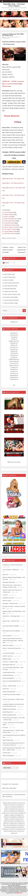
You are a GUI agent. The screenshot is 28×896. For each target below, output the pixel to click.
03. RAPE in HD (6, 216)
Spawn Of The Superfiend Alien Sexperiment (21, 250)
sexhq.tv (18, 829)
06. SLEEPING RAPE (8, 223)
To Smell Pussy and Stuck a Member (12, 694)
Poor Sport (5, 727)
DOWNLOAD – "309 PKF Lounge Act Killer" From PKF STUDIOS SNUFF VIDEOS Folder (13, 84)
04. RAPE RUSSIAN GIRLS (10, 218)
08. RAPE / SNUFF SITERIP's (10, 227)
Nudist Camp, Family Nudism (9, 788)
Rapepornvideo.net (14, 365)
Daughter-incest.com (14, 341)
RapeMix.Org (18, 893)
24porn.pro (13, 805)
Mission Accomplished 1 (8, 755)
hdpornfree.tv (6, 823)
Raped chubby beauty (8, 740)
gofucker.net (7, 805)
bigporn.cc (7, 815)
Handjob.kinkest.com (14, 359)
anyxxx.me (7, 807)
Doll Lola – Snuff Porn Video (9, 685)
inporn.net (5, 825)
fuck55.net (6, 821)
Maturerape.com (14, 377)
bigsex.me (13, 815)
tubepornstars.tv (13, 831)
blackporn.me (7, 817)
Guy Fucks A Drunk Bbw (8, 653)
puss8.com (20, 827)
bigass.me (23, 813)
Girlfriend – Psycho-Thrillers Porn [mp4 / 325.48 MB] (8, 250)
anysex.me (20, 809)
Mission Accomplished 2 (8, 678)
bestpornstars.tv (6, 813)
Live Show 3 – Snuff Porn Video (10, 661)
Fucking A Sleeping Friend (9, 691)
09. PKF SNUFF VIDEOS (9, 229)
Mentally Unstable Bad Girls (9, 715)
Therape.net (14, 339)
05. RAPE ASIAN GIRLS (9, 221)
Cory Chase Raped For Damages (11, 626)
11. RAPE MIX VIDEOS (8, 233)
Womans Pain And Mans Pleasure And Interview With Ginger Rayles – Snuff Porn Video (13, 640)
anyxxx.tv (6, 811)
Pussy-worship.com (14, 361)
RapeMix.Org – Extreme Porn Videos (14, 5)
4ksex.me (22, 803)
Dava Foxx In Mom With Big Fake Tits (12, 681)
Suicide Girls (6, 688)
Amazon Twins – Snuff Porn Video (11, 621)
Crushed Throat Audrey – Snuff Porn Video (13, 699)
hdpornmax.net (14, 823)
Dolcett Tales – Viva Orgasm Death (11, 616)
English (7, 262)
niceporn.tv (21, 825)
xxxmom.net (14, 833)
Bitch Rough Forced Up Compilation (11, 630)
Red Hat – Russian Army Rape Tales (12, 648)
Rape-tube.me (14, 333)
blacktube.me (14, 817)
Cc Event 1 (5, 595)
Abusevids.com (14, 347)
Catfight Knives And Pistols (9, 709)
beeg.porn (21, 811)
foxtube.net (7, 819)
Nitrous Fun (5, 574)
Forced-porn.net (14, 335)
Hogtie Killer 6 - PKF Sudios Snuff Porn (12, 183)
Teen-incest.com (14, 363)
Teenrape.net (14, 357)
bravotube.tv (14, 807)
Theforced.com (14, 353)
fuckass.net (12, 821)
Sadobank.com (14, 343)
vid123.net (21, 831)
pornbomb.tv (7, 827)
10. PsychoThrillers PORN (9, 231)
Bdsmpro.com (14, 345)
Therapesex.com (14, 373)
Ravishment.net (14, 369)
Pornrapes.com (14, 367)
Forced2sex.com (14, 349)
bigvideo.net (20, 815)
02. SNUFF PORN (7, 214)
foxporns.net (16, 803)
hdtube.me (21, 823)
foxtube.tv (13, 819)
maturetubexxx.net (13, 825)
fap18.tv (10, 803)
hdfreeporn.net (20, 821)
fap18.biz (5, 803)
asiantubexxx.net (13, 811)
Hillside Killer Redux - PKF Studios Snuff (13, 178)
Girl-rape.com (14, 371)
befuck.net (20, 807)
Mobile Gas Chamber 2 (8, 645)
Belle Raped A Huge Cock (9, 664)
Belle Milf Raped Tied (8, 712)
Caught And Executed (8, 675)
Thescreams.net (14, 355)
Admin (4, 37)
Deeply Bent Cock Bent (8, 597)
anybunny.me (14, 809)
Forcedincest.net (14, 379)
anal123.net (7, 809)
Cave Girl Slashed (7, 635)
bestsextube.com (15, 813)
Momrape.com (14, 351)
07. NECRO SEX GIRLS (9, 225)
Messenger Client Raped (9, 582)
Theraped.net (14, 337)
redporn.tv (13, 829)
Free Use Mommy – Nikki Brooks (11, 569)
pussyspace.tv (6, 829)
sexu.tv (23, 829)
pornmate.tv (14, 827)
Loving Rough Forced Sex (9, 672)
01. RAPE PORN (7, 212)
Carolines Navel (6, 752)
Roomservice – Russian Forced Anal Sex (13, 564)
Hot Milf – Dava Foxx (8, 656)
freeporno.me (19, 819)
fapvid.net (21, 817)
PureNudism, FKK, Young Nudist (10, 784)
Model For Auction (7, 600)
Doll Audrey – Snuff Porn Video (10, 603)
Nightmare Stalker (7, 659)
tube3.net (6, 831)
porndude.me (20, 805)
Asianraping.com (14, 375)
